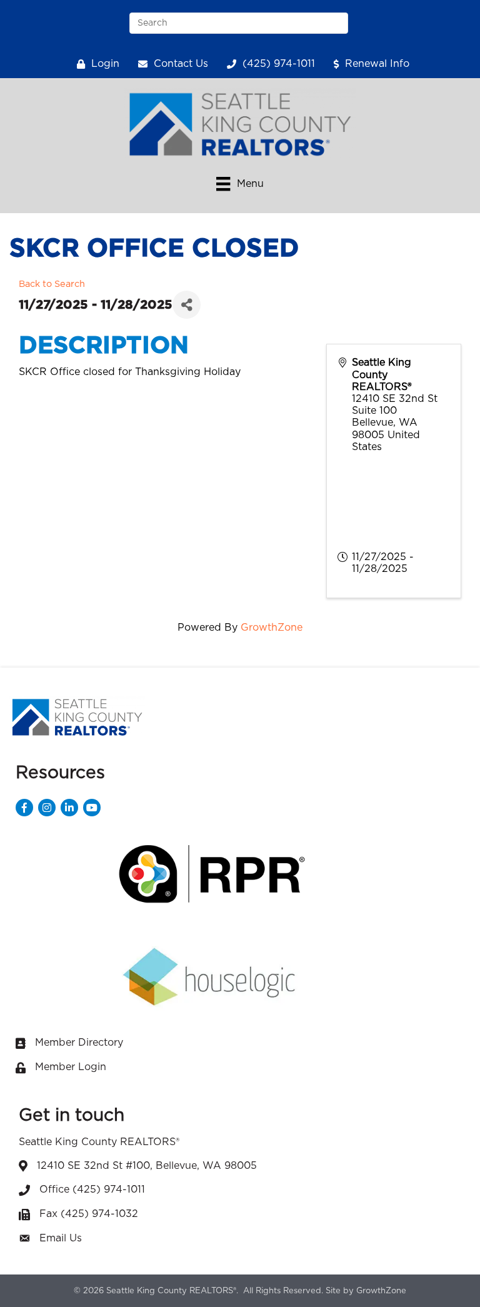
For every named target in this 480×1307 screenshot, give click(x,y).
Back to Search (52, 284)
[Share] (186, 305)
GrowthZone (271, 628)
